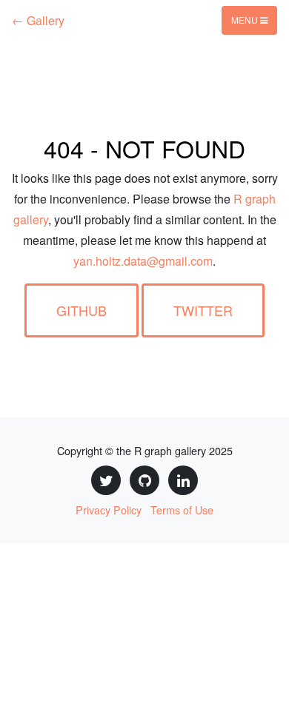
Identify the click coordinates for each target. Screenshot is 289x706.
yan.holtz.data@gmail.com (143, 260)
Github (81, 310)
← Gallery (38, 20)
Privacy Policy (109, 509)
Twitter (203, 310)
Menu (245, 19)
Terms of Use (181, 509)
